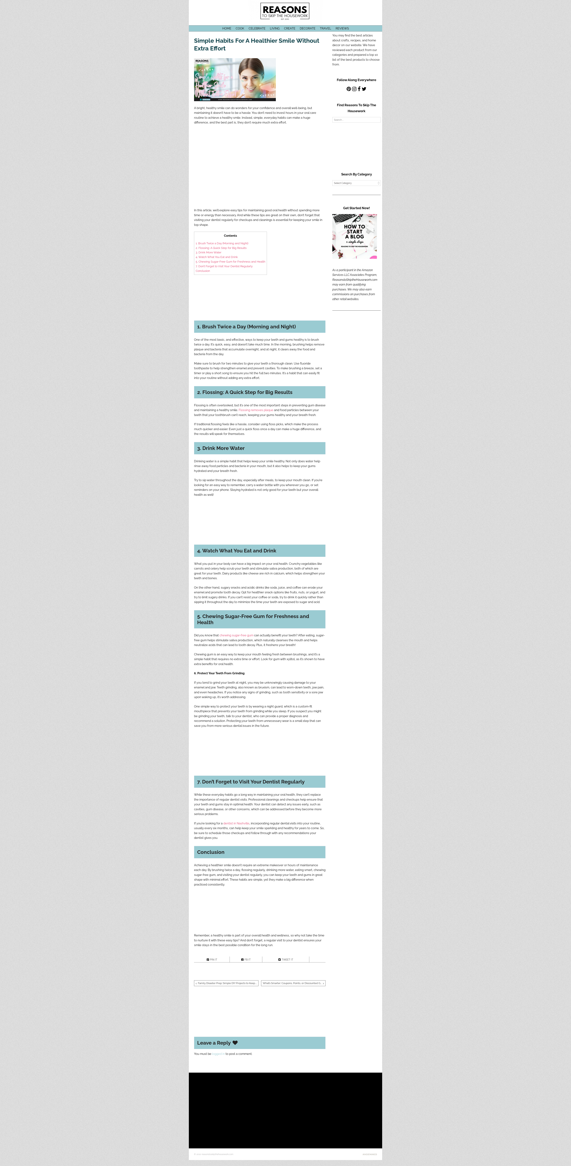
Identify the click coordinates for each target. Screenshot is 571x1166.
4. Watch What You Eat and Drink (217, 257)
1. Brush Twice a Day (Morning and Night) (222, 243)
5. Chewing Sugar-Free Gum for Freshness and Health (230, 261)
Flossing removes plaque (256, 410)
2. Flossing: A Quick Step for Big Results (221, 248)
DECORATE (307, 28)
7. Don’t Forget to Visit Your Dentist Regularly (224, 266)
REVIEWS (342, 28)
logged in (218, 1054)
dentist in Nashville (236, 823)
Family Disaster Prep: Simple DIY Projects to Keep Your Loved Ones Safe (228, 983)
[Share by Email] (317, 959)
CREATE (289, 28)
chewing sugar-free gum (236, 635)
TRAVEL (325, 28)
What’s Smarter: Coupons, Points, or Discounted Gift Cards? (294, 983)
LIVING (275, 28)
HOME (226, 28)
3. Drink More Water (208, 252)
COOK (240, 28)
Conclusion (203, 270)
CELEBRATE (257, 28)
